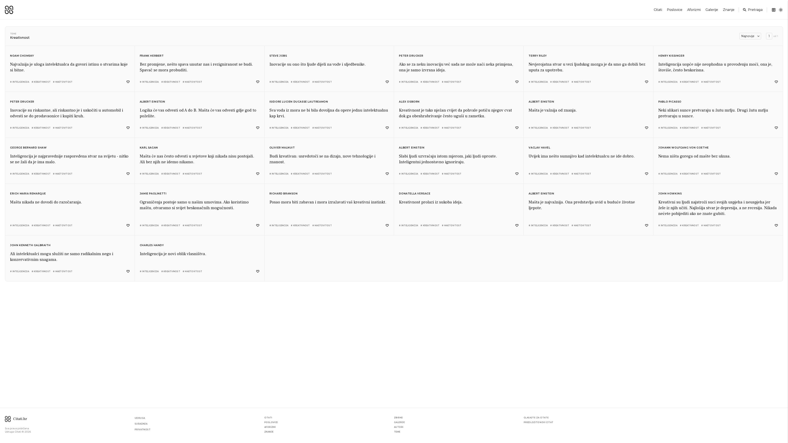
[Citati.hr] (9, 10)
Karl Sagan (149, 147)
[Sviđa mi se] (128, 82)
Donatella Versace (414, 193)
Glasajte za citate (536, 417)
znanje (728, 10)
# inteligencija (19, 82)
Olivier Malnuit (282, 147)
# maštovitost (62, 82)
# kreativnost (41, 82)
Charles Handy (152, 245)
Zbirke (398, 417)
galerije (712, 10)
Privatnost (142, 429)
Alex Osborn (409, 101)
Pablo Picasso (669, 101)
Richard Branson (283, 193)
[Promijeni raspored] (773, 10)
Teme (13, 33)
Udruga (140, 418)
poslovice (674, 10)
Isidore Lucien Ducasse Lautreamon (298, 101)
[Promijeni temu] (781, 10)
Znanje (268, 431)
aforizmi (694, 10)
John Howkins (670, 193)
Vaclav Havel (539, 147)
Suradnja (141, 423)
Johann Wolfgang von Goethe (683, 147)
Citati (268, 417)
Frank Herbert (152, 55)
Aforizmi (270, 427)
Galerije (399, 422)
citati (658, 10)
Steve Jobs (278, 55)
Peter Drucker (411, 55)
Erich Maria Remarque (28, 193)
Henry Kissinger (671, 55)
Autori (398, 427)
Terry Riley (538, 55)
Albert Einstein (152, 101)
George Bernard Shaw (28, 147)
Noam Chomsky (22, 55)
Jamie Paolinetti (153, 193)
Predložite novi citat (538, 422)
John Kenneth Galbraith (30, 245)
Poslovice (271, 422)
